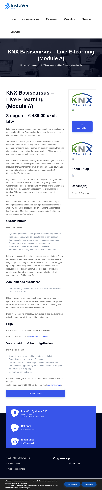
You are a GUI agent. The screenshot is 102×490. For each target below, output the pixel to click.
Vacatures (15, 32)
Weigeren (89, 484)
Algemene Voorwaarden (19, 458)
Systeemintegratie (30, 19)
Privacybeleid (14, 463)
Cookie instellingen (16, 469)
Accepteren (72, 484)
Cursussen (51, 19)
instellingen (25, 488)
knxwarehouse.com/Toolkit (39, 337)
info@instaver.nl (54, 385)
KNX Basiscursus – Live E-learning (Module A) (61, 65)
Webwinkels (69, 19)
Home (13, 19)
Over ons (86, 19)
